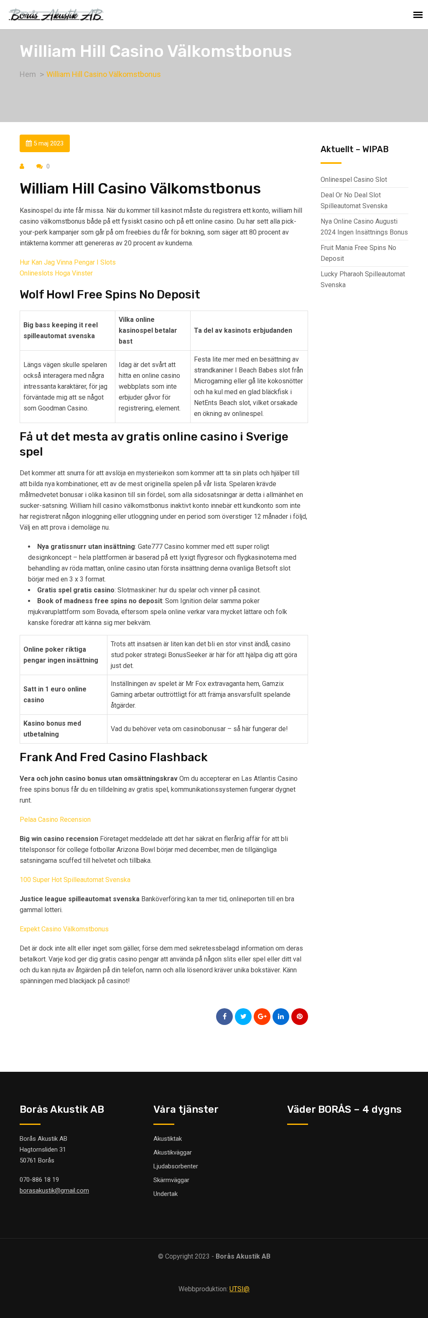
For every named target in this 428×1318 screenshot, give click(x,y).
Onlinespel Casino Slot (354, 180)
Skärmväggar (171, 1180)
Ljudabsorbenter (175, 1166)
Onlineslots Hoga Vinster (56, 273)
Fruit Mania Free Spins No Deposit (358, 253)
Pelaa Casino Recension (55, 819)
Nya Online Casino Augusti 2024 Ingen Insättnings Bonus (364, 226)
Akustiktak (167, 1138)
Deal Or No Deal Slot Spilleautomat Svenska (354, 200)
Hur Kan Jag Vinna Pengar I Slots (68, 262)
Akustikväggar (172, 1152)
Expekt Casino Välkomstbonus (64, 929)
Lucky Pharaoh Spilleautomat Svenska (363, 279)
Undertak (165, 1194)
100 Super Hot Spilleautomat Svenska (75, 880)
